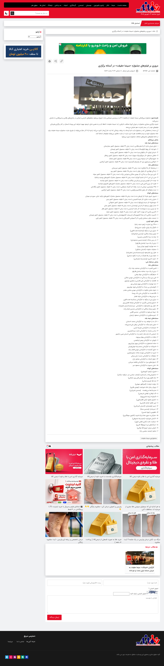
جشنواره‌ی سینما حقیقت (149, 438)
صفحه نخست (121, 5)
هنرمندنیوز (155, 118)
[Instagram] (10, 657)
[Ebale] (22, 657)
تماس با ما (20, 641)
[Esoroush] (26, 657)
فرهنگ (50, 5)
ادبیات (65, 5)
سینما (113, 5)
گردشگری (73, 5)
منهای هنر (34, 5)
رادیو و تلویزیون (99, 5)
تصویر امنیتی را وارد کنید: (138, 594)
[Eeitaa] (18, 657)
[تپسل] (60, 44)
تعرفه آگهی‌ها (30, 641)
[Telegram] (7, 657)
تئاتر (107, 5)
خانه (154, 31)
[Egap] (14, 657)
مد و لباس (58, 5)
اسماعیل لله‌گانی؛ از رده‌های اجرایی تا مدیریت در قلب (122, 23)
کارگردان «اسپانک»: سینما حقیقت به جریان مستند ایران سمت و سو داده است (141, 570)
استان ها (42, 5)
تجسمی (81, 5)
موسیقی (88, 5)
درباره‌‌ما (10, 641)
